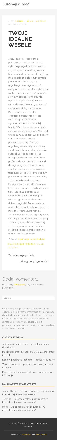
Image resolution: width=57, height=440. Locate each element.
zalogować (19, 284)
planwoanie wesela (21, 244)
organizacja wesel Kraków (31, 239)
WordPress (26, 435)
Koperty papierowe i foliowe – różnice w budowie (28, 360)
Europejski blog (16, 4)
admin (19, 21)
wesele (13, 247)
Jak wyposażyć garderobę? (34, 261)
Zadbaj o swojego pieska (21, 255)
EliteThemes (41, 435)
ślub (40, 244)
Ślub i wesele (36, 21)
